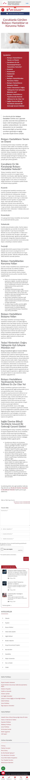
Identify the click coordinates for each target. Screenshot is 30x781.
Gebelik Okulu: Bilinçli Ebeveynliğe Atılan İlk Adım (14, 717)
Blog (15, 779)
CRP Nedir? (4, 734)
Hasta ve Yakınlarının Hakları (8, 719)
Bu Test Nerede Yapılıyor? (7, 753)
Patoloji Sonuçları (5, 748)
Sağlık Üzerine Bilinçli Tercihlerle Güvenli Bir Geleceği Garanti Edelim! (15, 103)
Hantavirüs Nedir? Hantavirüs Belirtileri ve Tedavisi (15, 582)
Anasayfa (3, 779)
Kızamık (10, 69)
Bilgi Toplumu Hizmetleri (7, 705)
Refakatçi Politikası (6, 724)
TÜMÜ (7, 667)
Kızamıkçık (11, 71)
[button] (3, 773)
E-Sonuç (3, 745)
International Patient (16, 13)
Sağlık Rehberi (9, 636)
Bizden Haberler (9, 640)
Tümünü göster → (7, 605)
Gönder (26, 559)
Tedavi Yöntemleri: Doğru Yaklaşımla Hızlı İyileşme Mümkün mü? (16, 90)
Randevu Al (9, 779)
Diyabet (7, 623)
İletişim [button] (27, 779)
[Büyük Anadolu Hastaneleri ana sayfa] (15, 9)
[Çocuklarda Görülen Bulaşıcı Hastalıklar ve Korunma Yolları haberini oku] (15, 41)
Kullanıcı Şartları (5, 693)
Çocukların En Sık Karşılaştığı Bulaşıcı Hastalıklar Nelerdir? (14, 64)
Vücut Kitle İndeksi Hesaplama (9, 757)
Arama (21, 779)
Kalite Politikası (5, 701)
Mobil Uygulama (5, 731)
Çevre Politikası (5, 703)
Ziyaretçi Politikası (6, 722)
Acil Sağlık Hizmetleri (6, 696)
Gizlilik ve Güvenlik (6, 691)
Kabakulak (11, 74)
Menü (2, 9)
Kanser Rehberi (9, 627)
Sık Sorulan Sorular (6, 729)
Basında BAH (8, 649)
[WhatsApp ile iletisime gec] (3, 768)
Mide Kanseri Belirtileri (7, 762)
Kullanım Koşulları (6, 689)
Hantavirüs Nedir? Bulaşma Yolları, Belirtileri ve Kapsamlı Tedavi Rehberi (17, 571)
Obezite (7, 618)
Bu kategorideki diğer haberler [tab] (9, 567)
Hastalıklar (8, 654)
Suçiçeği (10, 76)
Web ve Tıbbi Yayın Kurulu (8, 500)
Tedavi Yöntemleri (10, 658)
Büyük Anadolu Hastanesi (8, 682)
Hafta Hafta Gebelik (10, 631)
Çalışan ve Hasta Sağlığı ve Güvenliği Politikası (13, 698)
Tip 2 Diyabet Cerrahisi (7, 760)
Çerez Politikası (5, 727)
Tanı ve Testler (9, 663)
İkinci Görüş (4, 750)
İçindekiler (7, 55)
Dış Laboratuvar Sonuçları (8, 755)
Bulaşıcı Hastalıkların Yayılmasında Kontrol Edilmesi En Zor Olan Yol (15, 96)
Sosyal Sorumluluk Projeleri (12, 645)
